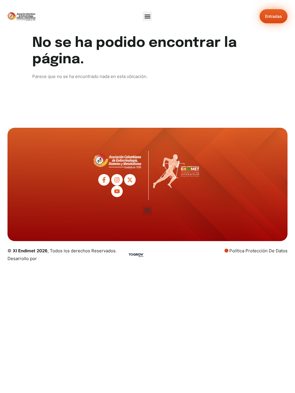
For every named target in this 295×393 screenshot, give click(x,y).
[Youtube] (117, 191)
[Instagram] (117, 180)
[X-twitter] (130, 180)
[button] (147, 16)
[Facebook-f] (104, 180)
